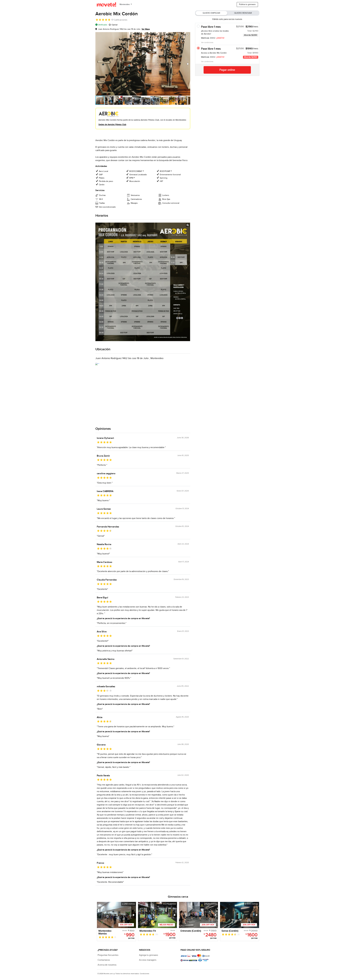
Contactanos (104, 960)
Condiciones (144, 974)
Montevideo (125, 4)
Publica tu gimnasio (247, 4)
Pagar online (227, 70)
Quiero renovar (243, 13)
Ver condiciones (207, 42)
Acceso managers (147, 960)
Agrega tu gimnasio (148, 955)
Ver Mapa (146, 29)
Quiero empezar (211, 13)
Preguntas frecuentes (108, 955)
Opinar (115, 25)
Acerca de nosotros (107, 965)
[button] (188, 34)
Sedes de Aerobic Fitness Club (112, 124)
